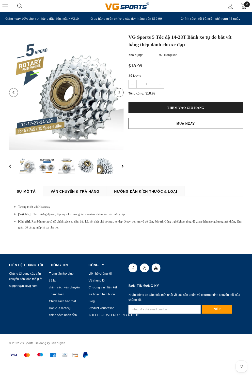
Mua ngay (185, 124)
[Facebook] (132, 268)
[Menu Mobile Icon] (5, 6)
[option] (42, 18)
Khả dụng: (135, 55)
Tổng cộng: (136, 93)
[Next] (119, 92)
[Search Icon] (24, 6)
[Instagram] (144, 268)
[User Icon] (230, 6)
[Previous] (13, 92)
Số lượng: (135, 75)
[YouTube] (156, 268)
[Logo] (127, 6)
